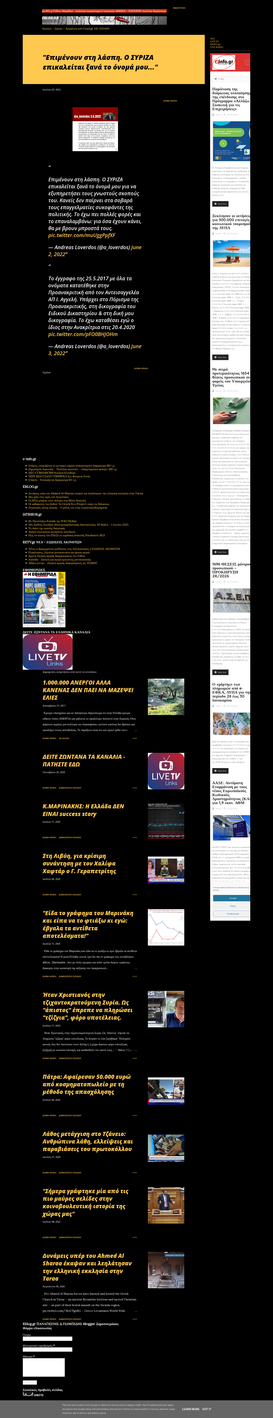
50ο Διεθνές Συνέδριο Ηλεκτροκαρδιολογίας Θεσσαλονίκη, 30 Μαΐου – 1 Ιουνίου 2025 (78, 524)
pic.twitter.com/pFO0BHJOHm (83, 334)
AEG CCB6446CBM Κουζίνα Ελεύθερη (51, 472)
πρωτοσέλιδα (40, 629)
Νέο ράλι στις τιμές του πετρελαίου (48, 497)
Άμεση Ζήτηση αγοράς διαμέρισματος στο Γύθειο (56, 556)
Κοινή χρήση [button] (170, 100)
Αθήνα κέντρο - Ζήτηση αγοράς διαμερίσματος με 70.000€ (62, 563)
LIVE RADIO (216, 47)
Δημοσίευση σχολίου (70, 787)
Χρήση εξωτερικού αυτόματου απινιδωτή (51, 531)
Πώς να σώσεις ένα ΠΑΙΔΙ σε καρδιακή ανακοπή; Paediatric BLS (66, 535)
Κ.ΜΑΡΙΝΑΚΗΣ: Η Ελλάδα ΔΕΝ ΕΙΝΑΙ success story (83, 810)
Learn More (190, 1409)
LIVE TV (214, 41)
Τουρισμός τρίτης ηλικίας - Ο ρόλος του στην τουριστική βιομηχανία (67, 507)
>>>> (135, 738)
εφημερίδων (50, 629)
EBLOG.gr (50, 18)
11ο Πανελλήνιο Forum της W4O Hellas (52, 521)
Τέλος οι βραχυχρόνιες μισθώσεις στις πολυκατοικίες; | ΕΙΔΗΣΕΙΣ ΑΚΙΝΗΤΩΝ (74, 549)
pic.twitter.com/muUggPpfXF (81, 235)
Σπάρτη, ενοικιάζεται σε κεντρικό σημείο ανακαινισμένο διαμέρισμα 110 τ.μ (71, 465)
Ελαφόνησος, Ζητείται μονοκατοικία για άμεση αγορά (59, 552)
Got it (206, 1409)
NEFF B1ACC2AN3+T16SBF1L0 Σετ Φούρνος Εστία (59, 476)
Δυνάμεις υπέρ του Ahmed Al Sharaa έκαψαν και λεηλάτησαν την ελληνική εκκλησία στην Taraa (85, 493)
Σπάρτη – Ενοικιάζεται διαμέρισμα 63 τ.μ (52, 480)
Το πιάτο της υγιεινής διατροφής (46, 528)
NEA (212, 38)
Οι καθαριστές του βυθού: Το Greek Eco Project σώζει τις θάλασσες (68, 504)
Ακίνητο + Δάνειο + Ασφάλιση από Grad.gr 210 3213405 (75, 28)
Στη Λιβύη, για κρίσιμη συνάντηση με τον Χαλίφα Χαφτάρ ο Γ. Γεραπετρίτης (79, 863)
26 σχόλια (64, 738)
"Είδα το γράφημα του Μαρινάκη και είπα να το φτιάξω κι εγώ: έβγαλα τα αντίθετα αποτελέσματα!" (88, 924)
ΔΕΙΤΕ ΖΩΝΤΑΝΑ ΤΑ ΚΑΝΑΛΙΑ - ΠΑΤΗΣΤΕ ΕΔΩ (84, 760)
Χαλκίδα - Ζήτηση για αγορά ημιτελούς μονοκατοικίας (59, 559)
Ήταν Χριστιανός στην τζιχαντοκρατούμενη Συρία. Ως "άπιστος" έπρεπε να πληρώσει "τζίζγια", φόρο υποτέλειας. (88, 1006)
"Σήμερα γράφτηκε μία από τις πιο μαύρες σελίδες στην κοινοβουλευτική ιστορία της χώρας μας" (85, 1202)
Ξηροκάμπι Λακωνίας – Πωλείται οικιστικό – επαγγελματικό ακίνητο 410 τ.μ (72, 469)
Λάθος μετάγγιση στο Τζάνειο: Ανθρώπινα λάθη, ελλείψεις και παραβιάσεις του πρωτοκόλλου (88, 1141)
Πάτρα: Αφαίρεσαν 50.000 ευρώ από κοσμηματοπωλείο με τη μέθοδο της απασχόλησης (87, 1084)
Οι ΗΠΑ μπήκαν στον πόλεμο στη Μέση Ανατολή (57, 500)
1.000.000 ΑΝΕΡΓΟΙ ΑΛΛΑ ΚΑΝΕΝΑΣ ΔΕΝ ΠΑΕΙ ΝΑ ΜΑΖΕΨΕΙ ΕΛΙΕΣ (88, 690)
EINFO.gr (215, 44)
